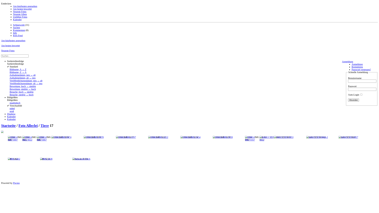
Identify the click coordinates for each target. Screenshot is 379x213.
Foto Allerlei (28, 126)
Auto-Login (354, 94)
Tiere (45, 126)
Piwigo (16, 183)
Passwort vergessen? (361, 69)
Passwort (352, 86)
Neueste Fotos (19, 11)
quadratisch (15, 103)
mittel (12, 108)
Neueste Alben (20, 14)
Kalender (17, 19)
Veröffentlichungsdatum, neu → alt (26, 80)
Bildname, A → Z (18, 69)
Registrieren (357, 67)
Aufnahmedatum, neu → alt (22, 75)
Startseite (8, 126)
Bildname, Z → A (18, 72)
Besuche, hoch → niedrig (21, 92)
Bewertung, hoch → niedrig (23, 86)
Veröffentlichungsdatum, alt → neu (26, 83)
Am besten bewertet (22, 9)
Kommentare (19, 30)
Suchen (16, 27)
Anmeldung (347, 61)
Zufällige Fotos (20, 17)
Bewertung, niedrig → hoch (23, 89)
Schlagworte (19, 25)
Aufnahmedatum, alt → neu (22, 78)
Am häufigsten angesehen (25, 6)
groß (12, 111)
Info (15, 33)
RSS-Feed (18, 35)
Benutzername (355, 78)
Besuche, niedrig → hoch (21, 94)
